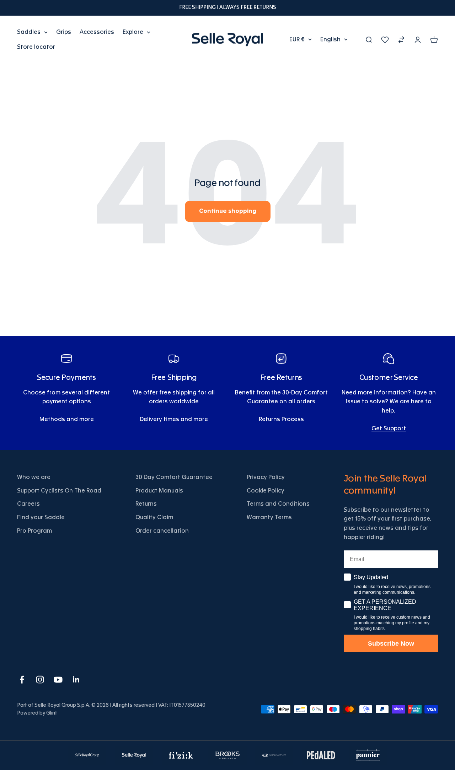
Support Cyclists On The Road (59, 491)
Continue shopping (227, 211)
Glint (51, 713)
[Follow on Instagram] (40, 679)
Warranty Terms (269, 517)
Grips (63, 32)
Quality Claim (154, 517)
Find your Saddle (41, 517)
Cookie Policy (265, 491)
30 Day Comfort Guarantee (174, 477)
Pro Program (34, 531)
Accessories (97, 32)
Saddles (29, 32)
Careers (28, 504)
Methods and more (66, 419)
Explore (133, 32)
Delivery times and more (174, 419)
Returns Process (281, 419)
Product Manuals (159, 491)
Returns (146, 504)
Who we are (33, 477)
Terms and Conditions (278, 504)
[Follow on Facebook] (22, 679)
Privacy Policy (266, 477)
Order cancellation (162, 531)
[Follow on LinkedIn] (76, 679)
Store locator (36, 46)
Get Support (388, 428)
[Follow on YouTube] (58, 679)
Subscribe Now (391, 643)
